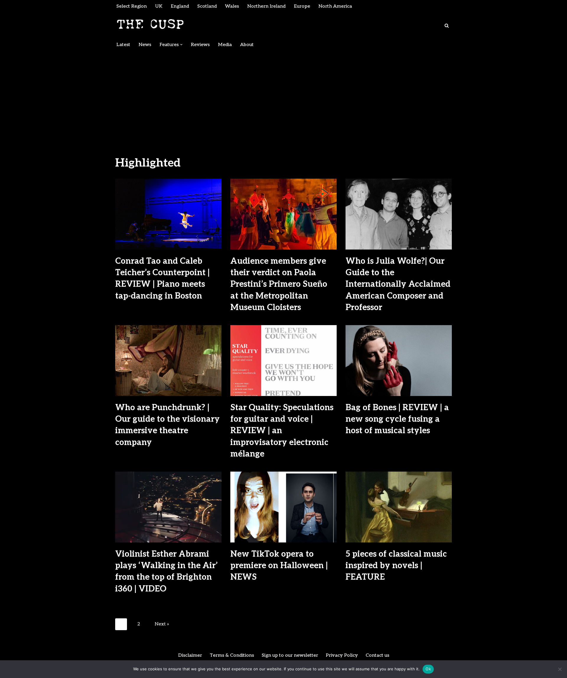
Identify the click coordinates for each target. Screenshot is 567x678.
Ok (428, 668)
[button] (181, 44)
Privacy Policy (342, 655)
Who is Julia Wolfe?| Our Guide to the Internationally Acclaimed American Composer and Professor (398, 284)
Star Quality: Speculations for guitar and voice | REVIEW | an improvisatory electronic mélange (281, 431)
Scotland (207, 6)
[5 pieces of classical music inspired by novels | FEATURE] (399, 507)
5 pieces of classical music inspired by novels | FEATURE (396, 565)
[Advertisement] (283, 95)
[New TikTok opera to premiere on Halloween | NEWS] (283, 507)
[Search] (446, 25)
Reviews (200, 45)
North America (335, 6)
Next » (162, 624)
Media (225, 45)
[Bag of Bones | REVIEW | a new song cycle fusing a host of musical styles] (399, 360)
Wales (232, 6)
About (247, 45)
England (180, 6)
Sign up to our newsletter (290, 655)
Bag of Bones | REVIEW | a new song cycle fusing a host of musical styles (397, 419)
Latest (123, 45)
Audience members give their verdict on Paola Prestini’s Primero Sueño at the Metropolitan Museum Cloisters (278, 284)
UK (158, 6)
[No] (560, 669)
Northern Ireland (266, 6)
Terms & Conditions (232, 655)
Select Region (131, 6)
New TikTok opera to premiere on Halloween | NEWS (279, 565)
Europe (302, 6)
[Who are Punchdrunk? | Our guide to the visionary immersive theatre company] (168, 360)
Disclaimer (190, 655)
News (145, 45)
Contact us (377, 655)
